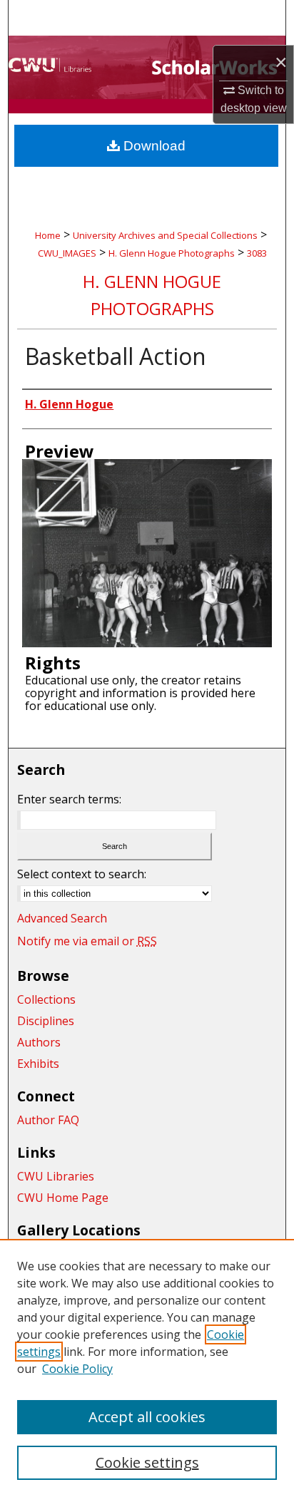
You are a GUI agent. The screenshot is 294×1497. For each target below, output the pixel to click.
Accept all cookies (147, 1416)
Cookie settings (147, 1462)
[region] (147, 1368)
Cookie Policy (77, 1369)
